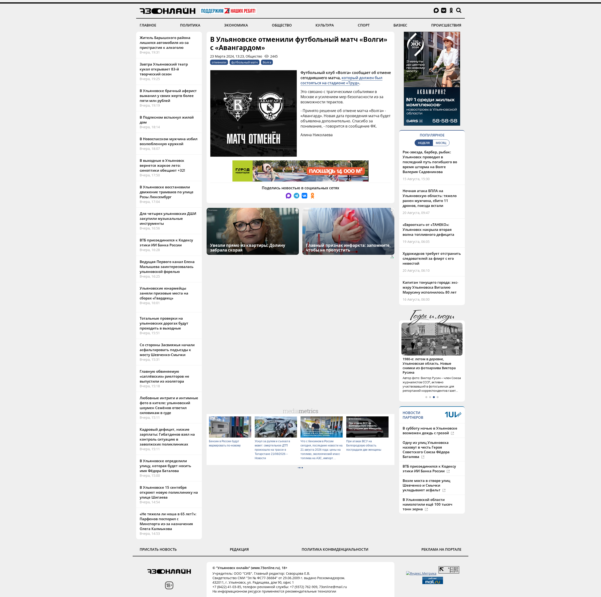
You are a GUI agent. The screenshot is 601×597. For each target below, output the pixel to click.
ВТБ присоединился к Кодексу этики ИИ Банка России (166, 242)
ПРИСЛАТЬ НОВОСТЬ (158, 549)
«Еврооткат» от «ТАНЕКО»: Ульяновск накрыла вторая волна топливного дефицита (428, 229)
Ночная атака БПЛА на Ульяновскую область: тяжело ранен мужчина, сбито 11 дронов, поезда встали (430, 198)
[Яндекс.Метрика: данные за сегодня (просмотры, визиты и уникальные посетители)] (421, 573)
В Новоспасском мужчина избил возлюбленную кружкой (168, 141)
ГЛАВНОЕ (148, 25)
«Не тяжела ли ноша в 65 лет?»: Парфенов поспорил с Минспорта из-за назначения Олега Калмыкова (168, 521)
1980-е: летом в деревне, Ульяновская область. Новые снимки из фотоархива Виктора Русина (429, 366)
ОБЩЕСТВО (282, 25)
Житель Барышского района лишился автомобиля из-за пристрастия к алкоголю (165, 42)
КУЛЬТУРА (325, 25)
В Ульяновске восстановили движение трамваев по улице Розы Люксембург (166, 192)
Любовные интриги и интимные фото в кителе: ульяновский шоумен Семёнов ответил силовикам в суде (169, 405)
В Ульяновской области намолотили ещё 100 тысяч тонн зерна (427, 504)
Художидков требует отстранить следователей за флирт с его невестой (432, 258)
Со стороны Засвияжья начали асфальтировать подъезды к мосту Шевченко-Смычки (167, 349)
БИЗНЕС (400, 25)
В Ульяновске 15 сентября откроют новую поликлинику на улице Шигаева (169, 492)
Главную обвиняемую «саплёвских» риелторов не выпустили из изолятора (164, 376)
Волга (267, 62)
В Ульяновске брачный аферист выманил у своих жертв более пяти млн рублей (168, 95)
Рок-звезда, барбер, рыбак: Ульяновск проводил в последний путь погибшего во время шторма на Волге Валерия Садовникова (430, 162)
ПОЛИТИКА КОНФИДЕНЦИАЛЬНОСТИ (335, 549)
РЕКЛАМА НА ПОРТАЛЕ (441, 549)
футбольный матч (244, 62)
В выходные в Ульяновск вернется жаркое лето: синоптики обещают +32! (162, 165)
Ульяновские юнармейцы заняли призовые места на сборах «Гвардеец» (164, 293)
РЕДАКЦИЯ (239, 549)
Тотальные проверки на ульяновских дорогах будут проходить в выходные (164, 323)
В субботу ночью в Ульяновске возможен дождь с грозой (430, 430)
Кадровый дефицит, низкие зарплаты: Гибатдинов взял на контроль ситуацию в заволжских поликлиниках (167, 436)
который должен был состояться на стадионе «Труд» (341, 80)
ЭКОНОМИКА (236, 25)
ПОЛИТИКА (190, 25)
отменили (219, 62)
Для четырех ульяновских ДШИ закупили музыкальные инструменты (168, 218)
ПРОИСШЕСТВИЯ (446, 25)
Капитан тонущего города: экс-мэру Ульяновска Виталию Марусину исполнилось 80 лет (430, 287)
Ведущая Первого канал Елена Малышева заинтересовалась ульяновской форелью (167, 266)
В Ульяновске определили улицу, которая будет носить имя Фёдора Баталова (165, 465)
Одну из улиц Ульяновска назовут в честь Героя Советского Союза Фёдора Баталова (426, 449)
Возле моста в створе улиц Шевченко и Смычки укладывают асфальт (426, 485)
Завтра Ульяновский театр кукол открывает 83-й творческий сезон (164, 69)
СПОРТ (364, 25)
